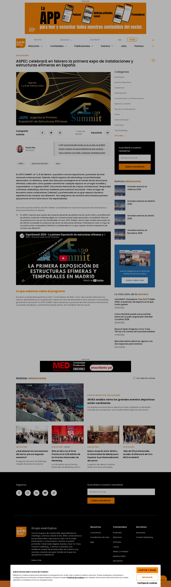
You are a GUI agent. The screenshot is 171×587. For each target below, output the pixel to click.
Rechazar (147, 577)
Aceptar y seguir (147, 570)
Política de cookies (75, 577)
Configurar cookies (147, 583)
